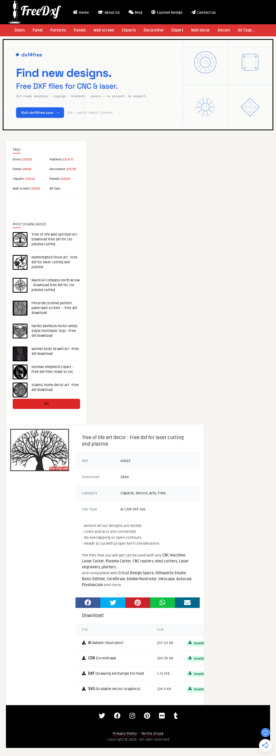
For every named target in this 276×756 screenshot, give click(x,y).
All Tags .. (246, 30)
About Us (112, 12)
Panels (80, 30)
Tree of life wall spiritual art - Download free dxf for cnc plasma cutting (55, 239)
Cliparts (129, 30)
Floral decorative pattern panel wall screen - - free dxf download (54, 308)
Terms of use (152, 733)
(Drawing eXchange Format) (116, 673)
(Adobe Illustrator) (105, 642)
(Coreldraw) (102, 658)
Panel (38, 30)
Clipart (177, 30)
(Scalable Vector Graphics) (114, 689)
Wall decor (200, 30)
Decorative (153, 30)
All (46, 403)
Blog (138, 12)
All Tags (55, 189)
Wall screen (104, 30)
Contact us (206, 12)
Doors (20, 30)
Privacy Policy (125, 733)
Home (83, 12)
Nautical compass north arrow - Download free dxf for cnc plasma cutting (56, 285)
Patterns (58, 30)
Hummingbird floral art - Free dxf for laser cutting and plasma (55, 262)
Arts (152, 493)
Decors (224, 30)
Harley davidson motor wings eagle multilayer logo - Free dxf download (55, 331)
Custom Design (169, 12)
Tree (161, 493)
